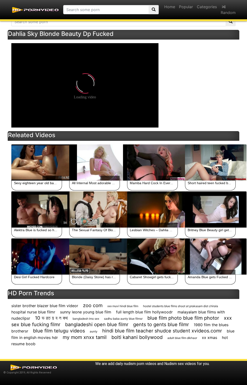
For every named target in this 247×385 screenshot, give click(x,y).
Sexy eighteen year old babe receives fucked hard (52, 183)
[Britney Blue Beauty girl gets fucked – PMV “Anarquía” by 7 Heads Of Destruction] (210, 209)
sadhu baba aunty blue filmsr (123, 318)
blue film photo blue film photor (183, 318)
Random (228, 12)
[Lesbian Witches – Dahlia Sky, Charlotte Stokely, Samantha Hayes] (152, 209)
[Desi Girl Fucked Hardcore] (36, 256)
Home (169, 6)
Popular (186, 6)
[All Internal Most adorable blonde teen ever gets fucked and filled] (94, 162)
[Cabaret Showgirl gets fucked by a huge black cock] (152, 256)
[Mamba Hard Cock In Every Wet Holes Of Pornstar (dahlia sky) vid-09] (152, 162)
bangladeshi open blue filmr (96, 324)
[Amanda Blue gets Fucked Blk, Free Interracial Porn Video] (210, 256)
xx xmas (209, 337)
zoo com (93, 305)
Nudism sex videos (180, 363)
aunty (93, 331)
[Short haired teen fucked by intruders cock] (210, 162)
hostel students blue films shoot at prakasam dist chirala (180, 306)
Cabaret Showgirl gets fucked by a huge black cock (169, 277)
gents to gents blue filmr (161, 324)
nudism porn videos (140, 363)
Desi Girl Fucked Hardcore (34, 277)
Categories (207, 6)
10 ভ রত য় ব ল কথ (51, 318)
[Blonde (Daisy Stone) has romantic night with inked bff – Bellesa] (94, 256)
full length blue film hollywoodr (144, 312)
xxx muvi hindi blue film (122, 306)
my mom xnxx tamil (85, 337)
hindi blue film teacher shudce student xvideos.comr (162, 331)
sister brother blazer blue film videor (44, 305)
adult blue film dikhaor (182, 338)
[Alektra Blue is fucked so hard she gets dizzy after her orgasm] (36, 209)
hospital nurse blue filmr (33, 312)
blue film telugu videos (59, 331)
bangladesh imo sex (86, 318)
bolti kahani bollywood (137, 337)
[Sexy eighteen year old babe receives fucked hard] (36, 162)
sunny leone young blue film (85, 312)
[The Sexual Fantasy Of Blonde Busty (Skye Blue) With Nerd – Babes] (94, 209)
